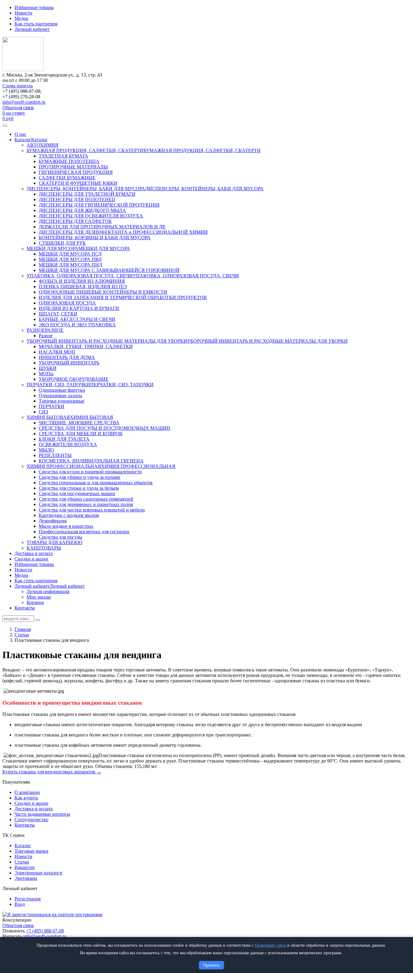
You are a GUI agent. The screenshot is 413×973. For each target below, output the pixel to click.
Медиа (21, 18)
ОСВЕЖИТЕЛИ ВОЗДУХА (68, 444)
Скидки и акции (31, 558)
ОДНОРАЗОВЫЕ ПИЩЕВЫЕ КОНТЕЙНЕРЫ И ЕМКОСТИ (103, 292)
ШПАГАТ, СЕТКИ (58, 313)
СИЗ (43, 411)
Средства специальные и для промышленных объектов (96, 482)
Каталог (23, 139)
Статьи (22, 861)
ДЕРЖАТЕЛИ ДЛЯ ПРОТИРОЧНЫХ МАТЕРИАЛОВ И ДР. (102, 226)
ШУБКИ (48, 368)
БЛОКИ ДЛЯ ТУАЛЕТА (64, 439)
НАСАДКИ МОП (57, 351)
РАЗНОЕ (36, 330)
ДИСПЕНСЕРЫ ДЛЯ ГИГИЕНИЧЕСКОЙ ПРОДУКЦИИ (99, 204)
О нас (20, 134)
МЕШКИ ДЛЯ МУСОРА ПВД (70, 259)
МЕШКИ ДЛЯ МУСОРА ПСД (70, 253)
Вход (20, 904)
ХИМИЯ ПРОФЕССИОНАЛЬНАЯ (64, 466)
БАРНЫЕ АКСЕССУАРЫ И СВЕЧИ (77, 319)
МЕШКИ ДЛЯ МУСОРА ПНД (70, 264)
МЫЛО (46, 449)
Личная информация (48, 591)
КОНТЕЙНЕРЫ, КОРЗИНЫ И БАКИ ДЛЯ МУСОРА (95, 237)
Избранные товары (34, 7)
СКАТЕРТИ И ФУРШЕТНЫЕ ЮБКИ (78, 183)
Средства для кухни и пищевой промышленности (90, 471)
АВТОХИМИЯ (42, 145)
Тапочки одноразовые (61, 400)
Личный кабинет (32, 29)
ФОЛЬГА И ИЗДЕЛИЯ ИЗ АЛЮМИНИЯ (82, 281)
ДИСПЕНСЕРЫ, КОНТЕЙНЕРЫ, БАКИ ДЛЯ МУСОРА (86, 188)
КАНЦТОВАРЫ (44, 547)
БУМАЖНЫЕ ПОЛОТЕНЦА (69, 161)
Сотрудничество (31, 819)
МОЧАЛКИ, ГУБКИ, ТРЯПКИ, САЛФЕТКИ (86, 346)
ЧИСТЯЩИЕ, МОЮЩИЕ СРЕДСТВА (79, 422)
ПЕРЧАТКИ (51, 406)
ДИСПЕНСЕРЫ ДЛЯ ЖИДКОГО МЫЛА (82, 210)
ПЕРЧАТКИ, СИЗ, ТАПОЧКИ (58, 384)
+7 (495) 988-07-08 (45, 930)
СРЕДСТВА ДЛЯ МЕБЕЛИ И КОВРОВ (80, 433)
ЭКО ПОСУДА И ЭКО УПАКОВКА (77, 324)
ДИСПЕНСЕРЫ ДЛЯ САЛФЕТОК (75, 221)
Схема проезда (17, 85)
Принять (211, 965)
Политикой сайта (270, 945)
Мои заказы (39, 596)
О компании (27, 792)
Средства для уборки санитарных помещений (86, 498)
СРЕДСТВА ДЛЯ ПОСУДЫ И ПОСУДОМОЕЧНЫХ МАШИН (104, 428)
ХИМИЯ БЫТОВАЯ (48, 417)
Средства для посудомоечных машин (77, 493)
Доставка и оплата (34, 553)
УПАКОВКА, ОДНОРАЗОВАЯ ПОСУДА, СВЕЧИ (80, 275)
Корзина (35, 602)
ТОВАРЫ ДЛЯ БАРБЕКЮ (54, 542)
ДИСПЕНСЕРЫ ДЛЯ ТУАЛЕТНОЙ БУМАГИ (87, 194)
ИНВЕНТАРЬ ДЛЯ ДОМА (67, 357)
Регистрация (28, 898)
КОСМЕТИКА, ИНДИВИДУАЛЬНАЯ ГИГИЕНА (91, 460)
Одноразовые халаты (60, 395)
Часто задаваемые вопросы (42, 814)
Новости (23, 12)
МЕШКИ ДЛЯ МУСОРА (52, 248)
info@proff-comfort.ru (23, 102)
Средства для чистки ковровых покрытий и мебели (92, 509)
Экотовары (26, 878)
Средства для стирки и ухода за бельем (79, 488)
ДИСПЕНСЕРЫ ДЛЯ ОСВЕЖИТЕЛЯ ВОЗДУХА (91, 215)
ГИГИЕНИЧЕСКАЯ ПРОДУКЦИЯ (76, 172)
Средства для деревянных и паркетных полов (86, 504)
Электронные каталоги (38, 872)
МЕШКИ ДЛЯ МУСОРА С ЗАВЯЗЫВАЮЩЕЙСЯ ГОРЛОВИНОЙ (109, 270)
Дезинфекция (53, 520)
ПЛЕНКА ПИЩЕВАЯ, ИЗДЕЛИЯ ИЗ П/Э (83, 286)
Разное (46, 335)
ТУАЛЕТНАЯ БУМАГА (63, 155)
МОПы (46, 373)
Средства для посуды (60, 537)
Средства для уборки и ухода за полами (79, 477)
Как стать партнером (36, 23)
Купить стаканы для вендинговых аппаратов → (51, 771)
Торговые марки (31, 851)
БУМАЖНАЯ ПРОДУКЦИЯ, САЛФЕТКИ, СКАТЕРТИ (85, 150)
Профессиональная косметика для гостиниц (84, 531)
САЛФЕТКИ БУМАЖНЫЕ (67, 177)
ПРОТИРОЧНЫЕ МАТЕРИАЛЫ (73, 166)
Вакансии (25, 867)
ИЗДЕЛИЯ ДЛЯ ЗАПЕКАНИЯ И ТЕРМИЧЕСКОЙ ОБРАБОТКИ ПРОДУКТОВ (123, 297)
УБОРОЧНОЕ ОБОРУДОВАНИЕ (74, 379)
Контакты (25, 607)
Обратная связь (18, 107)
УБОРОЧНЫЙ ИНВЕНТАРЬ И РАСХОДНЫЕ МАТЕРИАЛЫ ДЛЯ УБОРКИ (107, 341)
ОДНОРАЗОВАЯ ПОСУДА (67, 302)
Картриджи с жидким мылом (69, 515)
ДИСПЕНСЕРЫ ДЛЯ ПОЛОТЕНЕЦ (77, 199)
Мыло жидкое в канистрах (66, 526)
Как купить (26, 797)
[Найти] (37, 620)
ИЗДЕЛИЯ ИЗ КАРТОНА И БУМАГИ (79, 308)
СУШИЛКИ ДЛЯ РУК (62, 243)
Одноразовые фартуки (62, 390)
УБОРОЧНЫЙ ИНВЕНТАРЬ (69, 362)
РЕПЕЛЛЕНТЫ (55, 455)
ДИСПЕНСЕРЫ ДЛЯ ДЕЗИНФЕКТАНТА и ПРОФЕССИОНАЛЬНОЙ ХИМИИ (123, 232)
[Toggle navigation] (4, 125)
